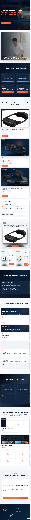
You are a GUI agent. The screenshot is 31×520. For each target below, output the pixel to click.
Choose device (7, 81)
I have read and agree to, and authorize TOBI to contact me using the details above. (15, 495)
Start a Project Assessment (17, 508)
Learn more (10, 264)
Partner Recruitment (12, 516)
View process (22, 81)
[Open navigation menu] (29, 1)
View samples (3, 322)
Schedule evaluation (4, 355)
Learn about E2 (5, 165)
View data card (18, 391)
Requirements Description (6, 487)
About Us (11, 515)
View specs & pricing (15, 245)
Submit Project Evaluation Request (15, 497)
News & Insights (11, 514)
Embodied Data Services (11, 511)
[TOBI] (3, 507)
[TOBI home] (2, 1)
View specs (3, 391)
